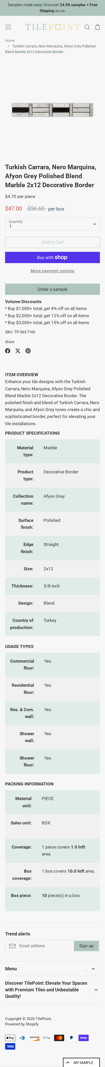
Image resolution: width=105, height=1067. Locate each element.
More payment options (52, 270)
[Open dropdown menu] (93, 968)
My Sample (83, 1063)
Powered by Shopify (21, 1024)
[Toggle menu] (8, 27)
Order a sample (52, 289)
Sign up (86, 945)
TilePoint (43, 1018)
